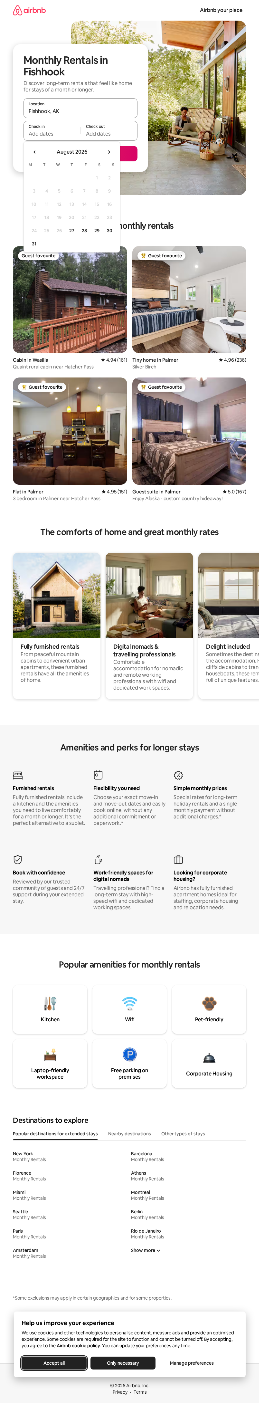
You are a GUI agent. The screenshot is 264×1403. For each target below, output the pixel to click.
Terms (140, 1392)
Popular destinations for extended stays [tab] (55, 1134)
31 (34, 244)
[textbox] (52, 134)
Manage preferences (192, 1363)
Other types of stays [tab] (183, 1134)
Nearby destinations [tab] (129, 1134)
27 (71, 231)
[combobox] (80, 111)
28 (84, 231)
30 (109, 231)
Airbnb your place (221, 10)
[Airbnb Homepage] (29, 10)
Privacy (120, 1392)
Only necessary (123, 1363)
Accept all (54, 1363)
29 (96, 231)
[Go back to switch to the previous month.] (35, 152)
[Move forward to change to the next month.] (109, 152)
